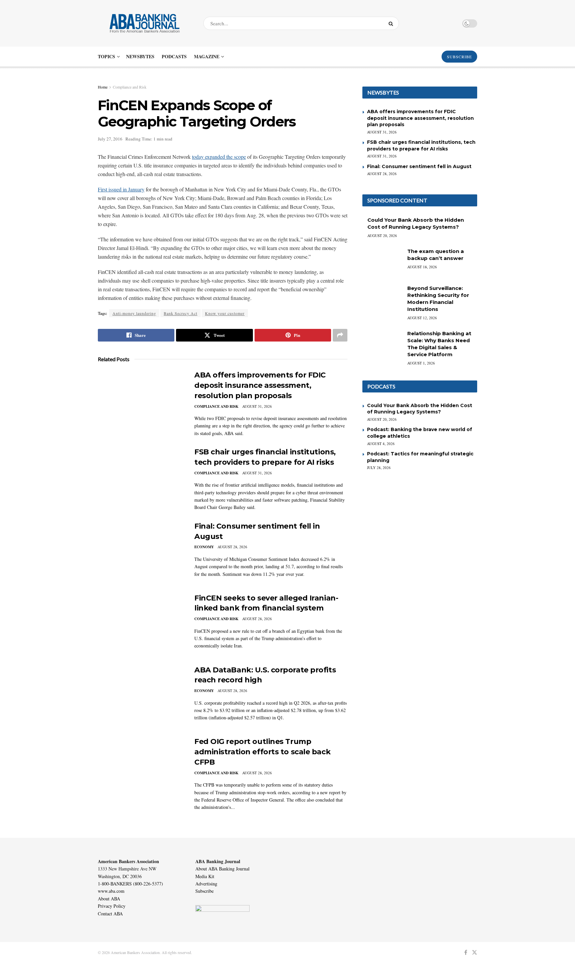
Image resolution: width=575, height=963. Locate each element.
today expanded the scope (219, 156)
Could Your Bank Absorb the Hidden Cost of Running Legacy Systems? (419, 408)
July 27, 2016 (110, 139)
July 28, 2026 (379, 467)
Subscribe (204, 891)
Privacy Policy (111, 906)
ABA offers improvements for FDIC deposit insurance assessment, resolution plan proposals (260, 385)
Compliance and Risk (129, 87)
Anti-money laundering (134, 313)
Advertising (206, 883)
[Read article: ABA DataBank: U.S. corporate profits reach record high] (141, 696)
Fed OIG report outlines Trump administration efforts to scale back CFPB (262, 752)
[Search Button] (392, 23)
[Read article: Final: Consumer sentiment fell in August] (141, 552)
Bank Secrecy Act (180, 313)
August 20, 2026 (382, 235)
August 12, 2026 (422, 317)
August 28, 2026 (232, 546)
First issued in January (121, 189)
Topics (106, 56)
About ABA (109, 898)
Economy (204, 547)
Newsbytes (140, 56)
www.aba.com (111, 891)
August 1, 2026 (421, 363)
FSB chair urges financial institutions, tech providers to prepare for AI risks (421, 145)
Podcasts (174, 56)
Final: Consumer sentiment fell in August (419, 166)
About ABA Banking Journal (222, 868)
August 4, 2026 (381, 443)
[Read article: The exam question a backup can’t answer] (382, 262)
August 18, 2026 (422, 266)
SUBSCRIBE (459, 56)
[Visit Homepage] (145, 23)
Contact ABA (110, 913)
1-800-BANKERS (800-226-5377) (130, 883)
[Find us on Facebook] (465, 952)
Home (102, 87)
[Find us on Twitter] (474, 952)
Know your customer (225, 313)
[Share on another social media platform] (340, 335)
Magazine (206, 56)
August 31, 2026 (257, 406)
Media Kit (204, 876)
